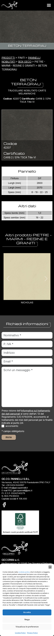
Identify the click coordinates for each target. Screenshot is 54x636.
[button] (50, 567)
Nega (27, 619)
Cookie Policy (20, 633)
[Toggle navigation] (48, 5)
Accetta (27, 612)
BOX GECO (24, 61)
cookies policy (24, 572)
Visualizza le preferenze (27, 626)
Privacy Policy (32, 633)
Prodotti (8, 57)
